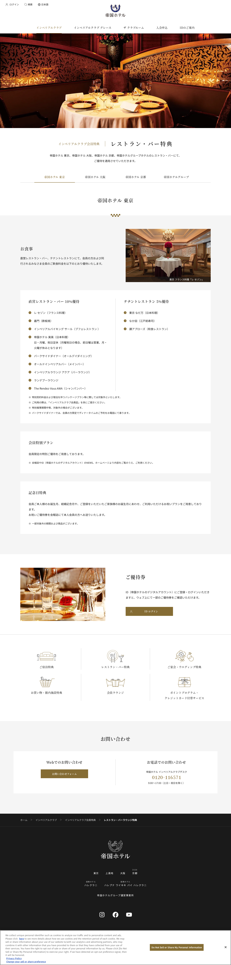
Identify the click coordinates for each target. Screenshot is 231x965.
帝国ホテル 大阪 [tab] (95, 177)
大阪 (122, 873)
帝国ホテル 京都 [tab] (135, 177)
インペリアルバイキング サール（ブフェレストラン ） (67, 329)
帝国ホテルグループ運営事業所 (115, 895)
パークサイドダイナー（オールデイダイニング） (63, 356)
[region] (115, 947)
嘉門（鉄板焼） (43, 321)
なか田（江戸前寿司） (142, 321)
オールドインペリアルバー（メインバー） (59, 364)
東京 (96, 873)
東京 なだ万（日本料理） (144, 313)
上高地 (109, 873)
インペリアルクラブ (46, 820)
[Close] (225, 947)
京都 (134, 873)
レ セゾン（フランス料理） (50, 313)
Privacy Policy (14, 958)
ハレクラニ (91, 885)
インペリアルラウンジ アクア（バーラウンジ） (62, 372)
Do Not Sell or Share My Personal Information (177, 947)
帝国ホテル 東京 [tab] (54, 177)
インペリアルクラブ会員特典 (80, 820)
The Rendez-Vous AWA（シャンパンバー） (60, 388)
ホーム (23, 820)
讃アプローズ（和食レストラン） (149, 329)
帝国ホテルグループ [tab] (176, 177)
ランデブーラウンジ (46, 380)
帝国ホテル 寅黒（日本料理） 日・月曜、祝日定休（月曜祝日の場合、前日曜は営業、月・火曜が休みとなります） (70, 342)
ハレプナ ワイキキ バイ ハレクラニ (125, 885)
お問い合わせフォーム (64, 773)
